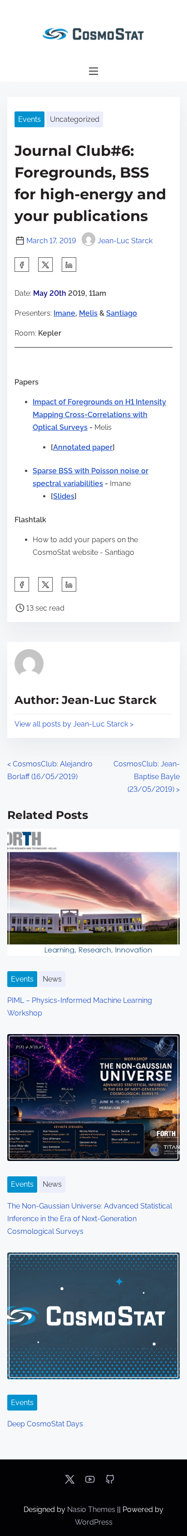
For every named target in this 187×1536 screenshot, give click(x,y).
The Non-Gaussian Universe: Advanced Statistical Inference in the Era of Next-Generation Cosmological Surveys (89, 1219)
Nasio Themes (92, 1509)
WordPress (94, 1522)
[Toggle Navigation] (93, 71)
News (52, 979)
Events (29, 119)
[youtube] (89, 1482)
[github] (109, 1482)
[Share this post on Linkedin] (69, 264)
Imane (64, 313)
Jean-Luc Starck (125, 240)
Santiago (121, 313)
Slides (63, 496)
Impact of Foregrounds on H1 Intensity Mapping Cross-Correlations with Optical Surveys (99, 415)
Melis (88, 313)
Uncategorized (74, 119)
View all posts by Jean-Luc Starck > (74, 724)
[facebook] (22, 264)
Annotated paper (83, 447)
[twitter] (45, 264)
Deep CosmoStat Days (45, 1424)
